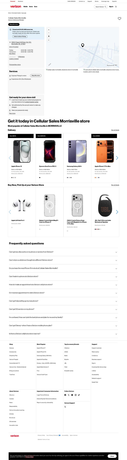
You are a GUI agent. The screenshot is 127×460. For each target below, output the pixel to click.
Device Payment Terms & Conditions (46, 398)
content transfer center (31, 102)
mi (48, 40)
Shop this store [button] (14, 24)
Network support (96, 378)
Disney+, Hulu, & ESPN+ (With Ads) (46, 363)
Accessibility (95, 374)
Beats (66, 355)
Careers (11, 398)
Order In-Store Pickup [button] (20, 36)
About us (11, 395)
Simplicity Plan (13, 355)
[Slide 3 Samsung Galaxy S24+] (77, 158)
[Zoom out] (48, 32)
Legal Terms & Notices (43, 395)
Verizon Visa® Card (42, 374)
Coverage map (105, 1)
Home (31, 6)
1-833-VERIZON (71, 1)
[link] (10, 13)
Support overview (96, 348)
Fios (38, 370)
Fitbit (65, 367)
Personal (12, 1)
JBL (65, 363)
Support (90, 1)
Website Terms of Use (44, 439)
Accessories (12, 352)
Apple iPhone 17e (41, 352)
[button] (24, 13)
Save (35, 6)
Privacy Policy (41, 435)
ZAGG (66, 352)
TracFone (12, 374)
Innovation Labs (13, 425)
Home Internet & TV (14, 363)
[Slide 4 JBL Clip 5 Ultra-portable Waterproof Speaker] (105, 212)
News (11, 402)
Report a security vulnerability (45, 402)
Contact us (82, 1)
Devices (11, 348)
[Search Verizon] (101, 7)
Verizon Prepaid (13, 359)
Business (20, 1)
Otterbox (66, 348)
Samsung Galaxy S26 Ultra (44, 355)
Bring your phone (14, 370)
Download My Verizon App (99, 367)
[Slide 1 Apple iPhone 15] (22, 158)
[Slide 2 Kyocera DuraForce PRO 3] (50, 158)
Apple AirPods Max (42, 359)
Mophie (66, 359)
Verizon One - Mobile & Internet (17, 367)
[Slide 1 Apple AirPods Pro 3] (22, 212)
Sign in (94, 363)
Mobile (25, 6)
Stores (96, 1)
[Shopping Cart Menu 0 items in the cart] (116, 6)
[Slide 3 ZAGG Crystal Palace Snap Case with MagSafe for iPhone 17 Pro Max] (77, 212)
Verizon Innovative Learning (16, 410)
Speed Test (95, 382)
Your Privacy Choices (52, 435)
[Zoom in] (48, 29)
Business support (96, 359)
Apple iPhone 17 (41, 348)
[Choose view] (48, 36)
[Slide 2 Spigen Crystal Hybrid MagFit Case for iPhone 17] (50, 212)
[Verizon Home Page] (15, 6)
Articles (11, 414)
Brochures (12, 417)
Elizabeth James (68, 370)
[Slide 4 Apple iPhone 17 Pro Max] (105, 158)
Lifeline (94, 370)
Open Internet (73, 435)
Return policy (95, 352)
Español (114, 1)
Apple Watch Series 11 (43, 367)
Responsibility (13, 406)
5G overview (12, 421)
